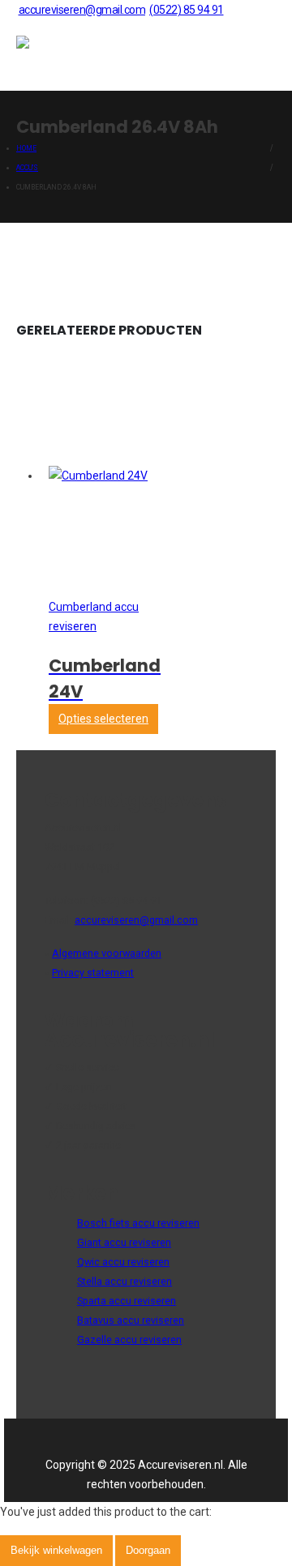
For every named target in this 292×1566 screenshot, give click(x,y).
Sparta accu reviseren (126, 1301)
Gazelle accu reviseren (129, 1339)
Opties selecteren (103, 718)
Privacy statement (93, 972)
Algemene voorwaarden (106, 953)
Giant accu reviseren (124, 1242)
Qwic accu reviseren (123, 1262)
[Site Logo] (56, 55)
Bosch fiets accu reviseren (138, 1223)
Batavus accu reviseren (130, 1320)
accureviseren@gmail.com (82, 9)
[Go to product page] (98, 475)
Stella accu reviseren (124, 1281)
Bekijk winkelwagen (56, 1550)
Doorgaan (148, 1550)
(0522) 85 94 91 (186, 9)
